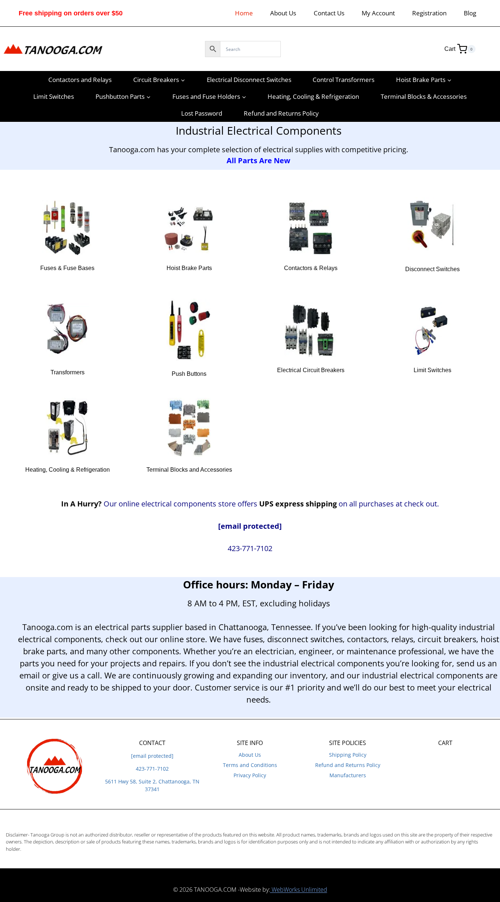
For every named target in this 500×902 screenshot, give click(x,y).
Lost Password (201, 113)
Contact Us (329, 13)
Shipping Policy (347, 754)
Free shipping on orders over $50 (71, 13)
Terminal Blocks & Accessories (424, 96)
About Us (283, 13)
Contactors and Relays (80, 79)
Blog (470, 13)
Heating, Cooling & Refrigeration (313, 96)
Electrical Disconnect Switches (249, 79)
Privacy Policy (250, 775)
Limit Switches (53, 96)
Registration (429, 13)
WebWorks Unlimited (298, 890)
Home (244, 13)
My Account (378, 13)
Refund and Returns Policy (281, 113)
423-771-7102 (152, 768)
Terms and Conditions (250, 764)
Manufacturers (347, 775)
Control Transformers (343, 79)
